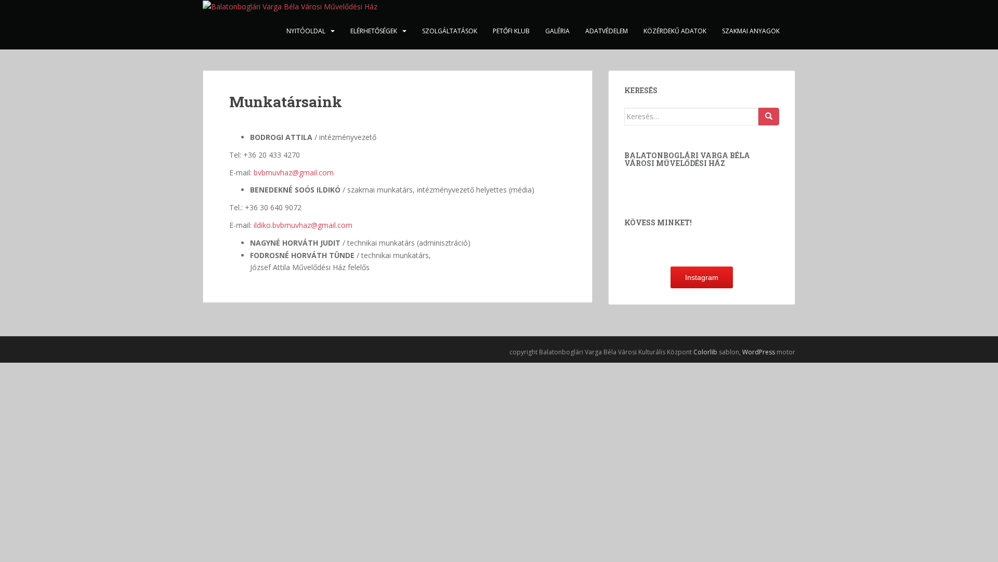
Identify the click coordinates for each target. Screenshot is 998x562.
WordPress (758, 352)
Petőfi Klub (511, 31)
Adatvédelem (606, 31)
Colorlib (705, 352)
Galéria (557, 31)
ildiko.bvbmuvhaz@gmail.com (303, 225)
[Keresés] (768, 116)
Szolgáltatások (449, 31)
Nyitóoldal (305, 31)
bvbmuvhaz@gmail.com (294, 172)
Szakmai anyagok (751, 31)
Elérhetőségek (373, 31)
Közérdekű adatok (675, 31)
